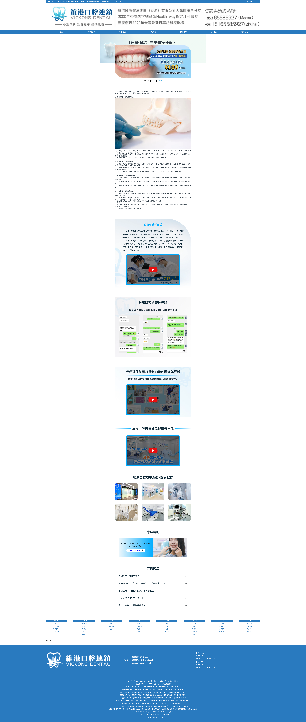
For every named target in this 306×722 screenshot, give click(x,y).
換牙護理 (222, 629)
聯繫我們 (250, 1)
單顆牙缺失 (56, 629)
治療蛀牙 (222, 624)
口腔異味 (249, 626)
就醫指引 (214, 32)
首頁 (61, 32)
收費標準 (183, 32)
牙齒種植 (56, 621)
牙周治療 (194, 621)
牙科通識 (160, 80)
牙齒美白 (84, 621)
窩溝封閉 (222, 631)
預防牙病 (249, 629)
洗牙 (84, 631)
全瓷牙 (112, 624)
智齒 (166, 626)
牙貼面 (84, 637)
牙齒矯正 (139, 621)
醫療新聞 (152, 32)
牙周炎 (194, 624)
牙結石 (84, 626)
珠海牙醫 (50, 1)
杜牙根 (167, 631)
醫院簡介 (91, 32)
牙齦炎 (194, 629)
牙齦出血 (194, 626)
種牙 (56, 624)
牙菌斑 (84, 629)
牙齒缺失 (249, 631)
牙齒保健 (249, 621)
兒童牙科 (222, 621)
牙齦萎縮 (194, 631)
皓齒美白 (84, 624)
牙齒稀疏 (139, 626)
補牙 (166, 624)
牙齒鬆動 (194, 634)
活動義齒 (111, 626)
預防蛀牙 (222, 626)
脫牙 (166, 629)
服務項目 (244, 32)
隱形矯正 (139, 624)
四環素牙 (84, 634)
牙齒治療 (167, 621)
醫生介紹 (122, 32)
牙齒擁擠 (139, 629)
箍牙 (139, 631)
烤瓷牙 (112, 629)
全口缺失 (56, 631)
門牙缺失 (56, 626)
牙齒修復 (112, 621)
